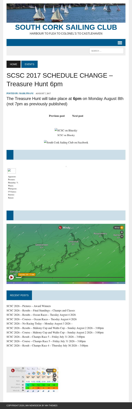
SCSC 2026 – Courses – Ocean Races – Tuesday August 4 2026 (42, 319)
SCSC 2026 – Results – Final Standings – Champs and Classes (41, 310)
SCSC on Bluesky (66, 135)
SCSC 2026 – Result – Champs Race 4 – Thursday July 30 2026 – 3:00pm (47, 345)
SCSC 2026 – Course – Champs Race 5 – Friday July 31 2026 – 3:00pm (46, 341)
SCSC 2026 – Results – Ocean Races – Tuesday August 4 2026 (41, 314)
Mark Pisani (26, 93)
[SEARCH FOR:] (106, 50)
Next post (77, 116)
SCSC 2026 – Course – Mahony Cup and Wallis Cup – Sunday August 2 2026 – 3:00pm (55, 332)
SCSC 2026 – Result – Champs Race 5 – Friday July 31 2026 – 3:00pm (46, 336)
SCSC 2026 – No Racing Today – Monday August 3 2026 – (40, 323)
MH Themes (51, 405)
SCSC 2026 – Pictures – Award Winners (29, 306)
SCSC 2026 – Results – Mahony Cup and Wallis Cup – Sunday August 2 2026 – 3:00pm (55, 328)
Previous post (57, 116)
